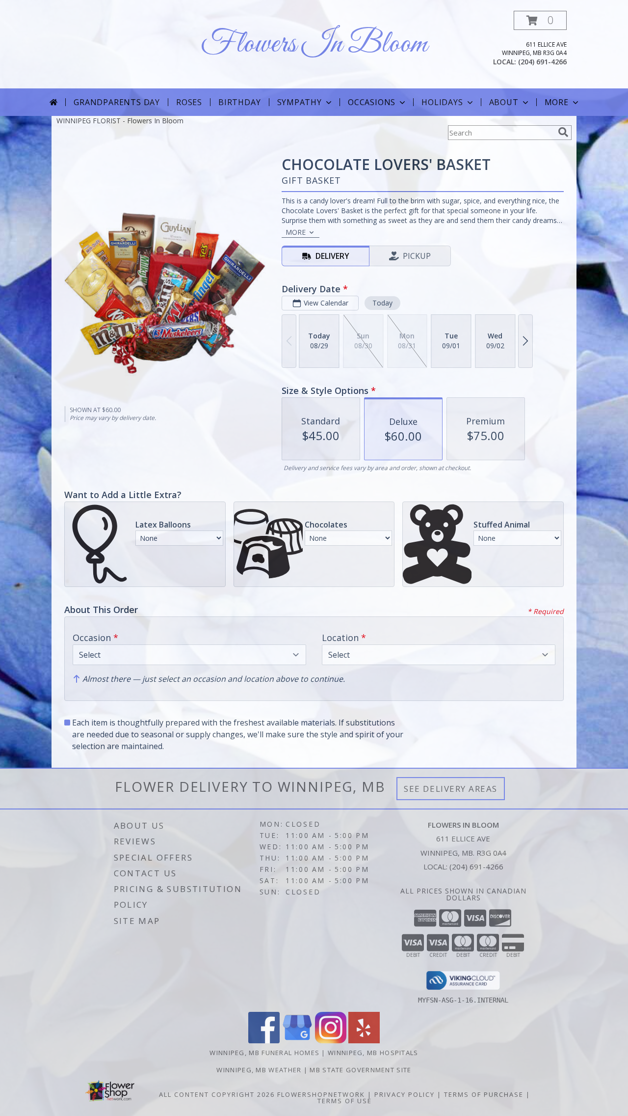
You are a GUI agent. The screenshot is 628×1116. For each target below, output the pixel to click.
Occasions (371, 102)
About (504, 102)
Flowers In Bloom (314, 44)
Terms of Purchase (483, 1094)
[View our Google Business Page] (297, 1040)
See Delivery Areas (450, 788)
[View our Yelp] (364, 1040)
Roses (189, 102)
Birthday (239, 102)
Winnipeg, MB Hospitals (373, 1052)
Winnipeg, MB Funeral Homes (264, 1052)
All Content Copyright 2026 (217, 1094)
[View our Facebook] (264, 1040)
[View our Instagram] (330, 1040)
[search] (563, 132)
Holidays (442, 102)
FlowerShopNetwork (321, 1094)
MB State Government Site (360, 1069)
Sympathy (299, 102)
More (557, 102)
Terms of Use (344, 1100)
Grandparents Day (117, 102)
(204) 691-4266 (542, 61)
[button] (540, 20)
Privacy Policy (404, 1094)
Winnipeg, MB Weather (258, 1069)
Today (382, 302)
